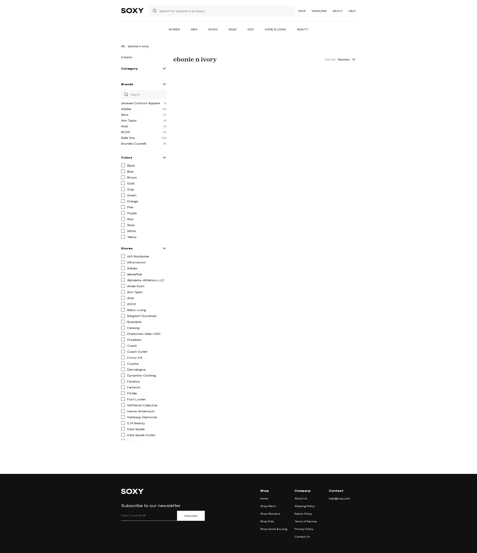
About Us (301, 498)
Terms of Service (306, 521)
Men (194, 29)
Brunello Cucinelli (133, 143)
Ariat (124, 126)
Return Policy (303, 513)
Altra (124, 114)
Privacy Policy (304, 528)
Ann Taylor (129, 120)
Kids (251, 29)
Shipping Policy (305, 506)
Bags (232, 29)
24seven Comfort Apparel (140, 103)
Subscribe (190, 515)
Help (352, 10)
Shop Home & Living (273, 528)
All (122, 46)
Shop (302, 10)
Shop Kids (267, 521)
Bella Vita (128, 137)
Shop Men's (268, 506)
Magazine (319, 10)
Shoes (213, 29)
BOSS (125, 132)
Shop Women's (270, 513)
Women (174, 29)
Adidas (126, 109)
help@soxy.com (339, 498)
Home (264, 498)
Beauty (303, 29)
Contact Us (302, 536)
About (338, 10)
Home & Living (275, 29)
